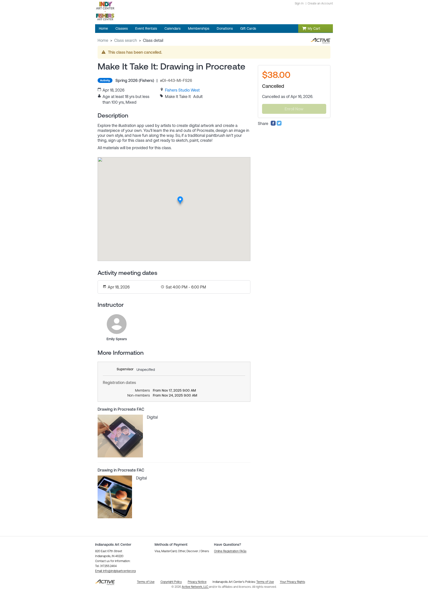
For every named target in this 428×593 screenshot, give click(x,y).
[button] (115, 571)
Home (103, 40)
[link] (182, 90)
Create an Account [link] (320, 3)
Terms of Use (265, 582)
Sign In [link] (299, 3)
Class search (125, 40)
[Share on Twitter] (279, 124)
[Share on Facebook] (273, 124)
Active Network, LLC (195, 587)
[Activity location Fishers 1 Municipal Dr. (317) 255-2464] (180, 197)
